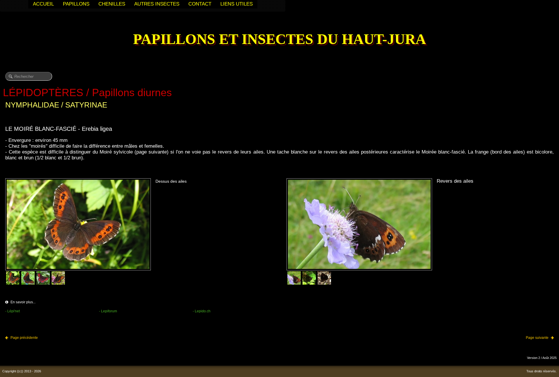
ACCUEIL (43, 4)
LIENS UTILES (236, 4)
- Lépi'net (12, 311)
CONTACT (199, 4)
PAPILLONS (76, 4)
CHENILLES (111, 4)
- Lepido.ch (201, 311)
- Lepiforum (108, 311)
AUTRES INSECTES (156, 4)
